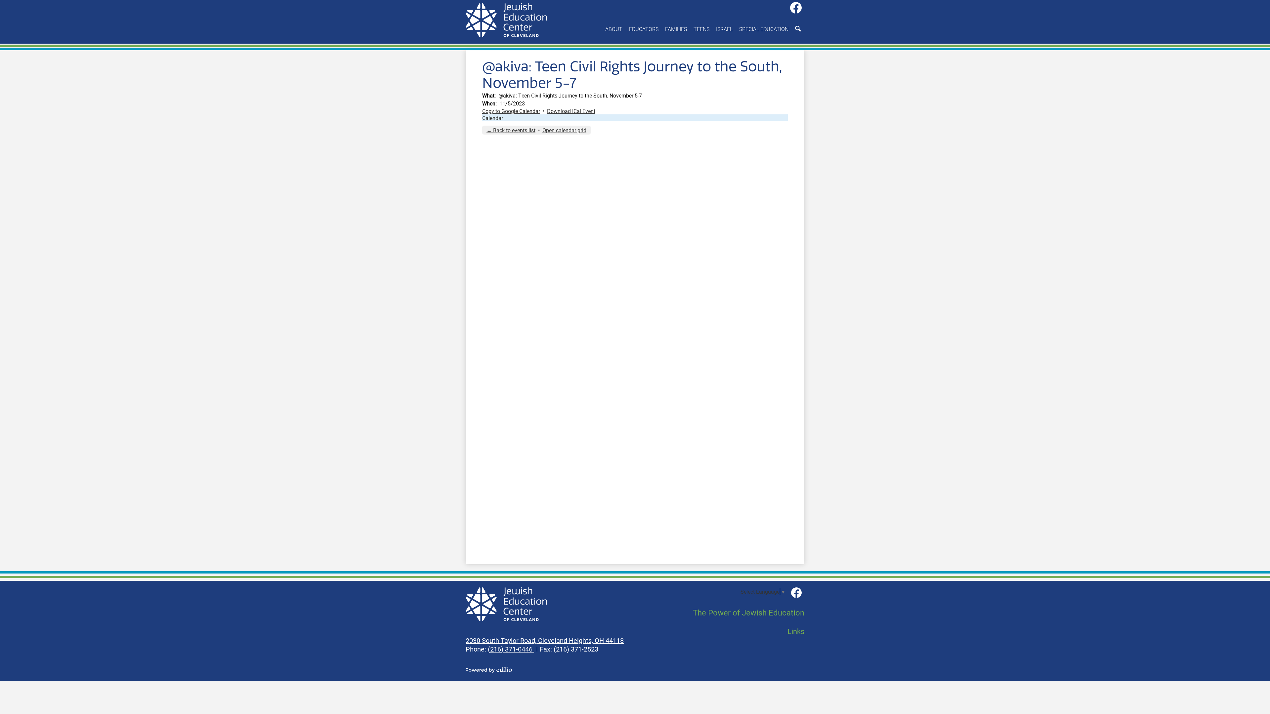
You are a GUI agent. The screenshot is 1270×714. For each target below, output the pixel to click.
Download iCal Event (571, 110)
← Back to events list (511, 130)
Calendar (492, 117)
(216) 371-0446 (511, 649)
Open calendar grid (564, 130)
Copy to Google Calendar (511, 110)
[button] (614, 28)
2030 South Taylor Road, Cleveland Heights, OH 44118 (545, 640)
